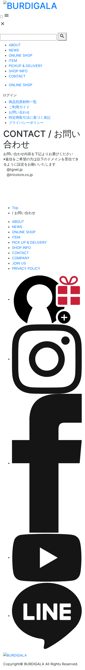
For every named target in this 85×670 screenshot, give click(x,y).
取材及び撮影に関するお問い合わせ (40, 215)
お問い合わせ (19, 112)
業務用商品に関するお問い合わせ (38, 220)
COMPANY (21, 258)
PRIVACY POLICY (26, 268)
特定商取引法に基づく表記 (30, 117)
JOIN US (19, 263)
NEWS (14, 50)
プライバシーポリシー (26, 122)
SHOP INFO (18, 71)
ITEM (13, 60)
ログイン (10, 95)
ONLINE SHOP (20, 55)
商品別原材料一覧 (23, 102)
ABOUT (15, 45)
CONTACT (17, 76)
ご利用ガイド (19, 107)
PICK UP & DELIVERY (29, 242)
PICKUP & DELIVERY (25, 66)
